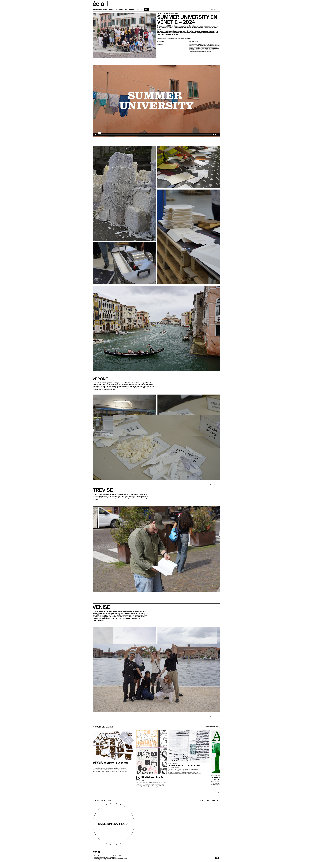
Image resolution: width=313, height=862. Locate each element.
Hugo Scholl (199, 49)
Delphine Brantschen (200, 45)
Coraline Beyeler (199, 48)
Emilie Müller (210, 45)
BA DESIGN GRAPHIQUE (171, 13)
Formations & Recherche (113, 9)
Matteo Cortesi (207, 44)
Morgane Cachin (193, 41)
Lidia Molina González (207, 47)
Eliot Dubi (207, 48)
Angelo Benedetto (172, 38)
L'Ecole (140, 9)
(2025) (162, 38)
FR (212, 9)
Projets (159, 13)
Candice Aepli (193, 44)
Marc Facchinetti (198, 51)
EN (214, 9)
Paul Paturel (192, 49)
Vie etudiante (130, 9)
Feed (146, 9)
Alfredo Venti (207, 51)
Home (100, 3)
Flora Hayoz (197, 47)
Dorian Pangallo (214, 48)
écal (97, 851)
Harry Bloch (188, 38)
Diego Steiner (207, 49)
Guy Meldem (181, 38)
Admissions (97, 9)
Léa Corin (200, 44)
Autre (158, 38)
